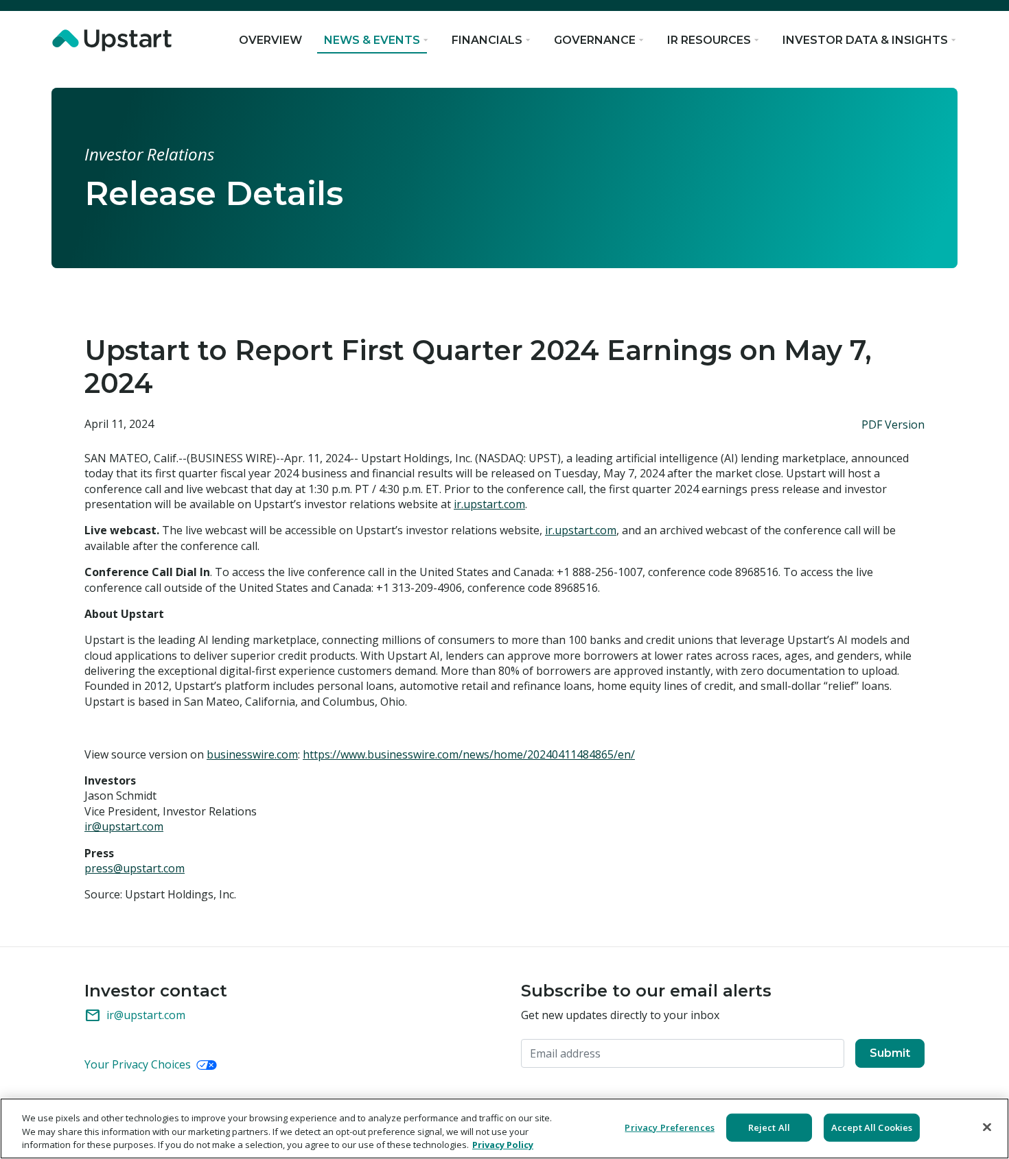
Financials (487, 40)
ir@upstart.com (123, 826)
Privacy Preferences (669, 1127)
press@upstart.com (134, 868)
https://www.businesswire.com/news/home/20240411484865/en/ (469, 754)
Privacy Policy (502, 1144)
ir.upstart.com (489, 504)
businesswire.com (252, 754)
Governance (595, 40)
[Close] (987, 1127)
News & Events (372, 40)
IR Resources (709, 40)
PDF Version (893, 424)
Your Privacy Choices (139, 1064)
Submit (890, 1053)
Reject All (769, 1127)
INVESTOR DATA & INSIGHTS (865, 40)
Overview (270, 40)
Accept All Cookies (871, 1127)
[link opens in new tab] (114, 40)
